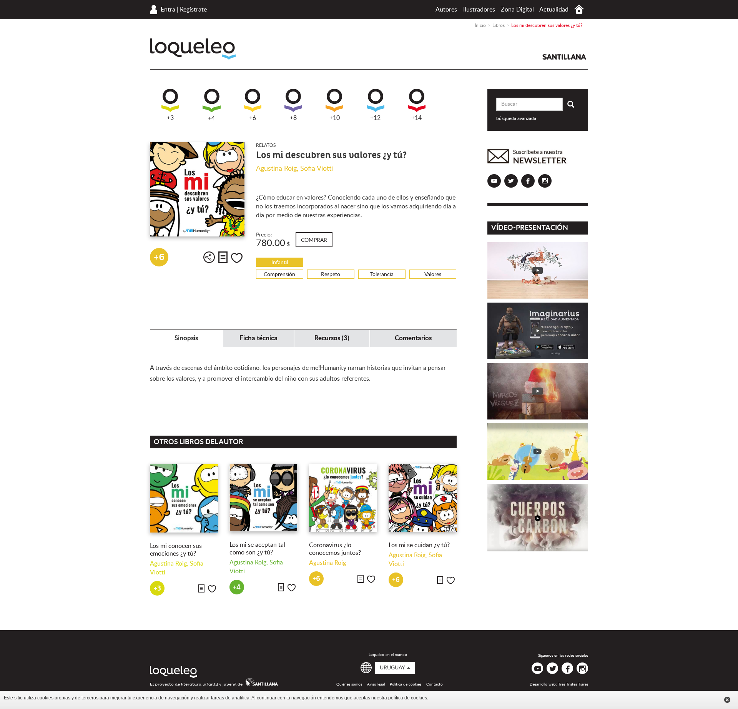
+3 (170, 118)
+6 (252, 118)
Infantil (279, 262)
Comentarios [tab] (413, 338)
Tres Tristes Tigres (573, 684)
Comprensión (279, 274)
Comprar (314, 240)
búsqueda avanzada (516, 118)
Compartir (209, 257)
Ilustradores (479, 10)
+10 (334, 118)
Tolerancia (382, 274)
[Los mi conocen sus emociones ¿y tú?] (184, 498)
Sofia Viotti (316, 168)
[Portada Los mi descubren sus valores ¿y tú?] (197, 189)
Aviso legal (376, 684)
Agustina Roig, (278, 168)
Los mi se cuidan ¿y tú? (419, 545)
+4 (211, 118)
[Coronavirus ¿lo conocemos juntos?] (343, 498)
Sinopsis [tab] (186, 338)
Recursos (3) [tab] (331, 338)
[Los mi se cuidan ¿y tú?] (423, 498)
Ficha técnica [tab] (258, 338)
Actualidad (553, 10)
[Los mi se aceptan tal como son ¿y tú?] (263, 497)
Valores (432, 274)
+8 (293, 118)
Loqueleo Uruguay (193, 49)
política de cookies (407, 698)
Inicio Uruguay (579, 9)
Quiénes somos (349, 684)
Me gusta (237, 258)
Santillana (564, 57)
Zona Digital (517, 10)
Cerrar (727, 700)
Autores (446, 10)
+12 (375, 118)
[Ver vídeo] (537, 270)
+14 (416, 118)
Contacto (434, 684)
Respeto (330, 274)
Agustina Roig (327, 563)
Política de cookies (405, 684)
